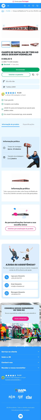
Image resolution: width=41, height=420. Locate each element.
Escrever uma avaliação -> (13, 379)
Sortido (8, 11)
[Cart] (37, 6)
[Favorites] (33, 6)
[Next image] (37, 25)
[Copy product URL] (33, 75)
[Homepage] (3, 6)
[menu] (8, 6)
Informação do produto (10, 124)
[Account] (29, 6)
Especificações (28, 124)
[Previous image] (3, 25)
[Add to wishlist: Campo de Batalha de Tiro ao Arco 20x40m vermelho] (37, 75)
